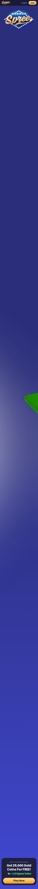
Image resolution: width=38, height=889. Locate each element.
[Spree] (6, 3)
